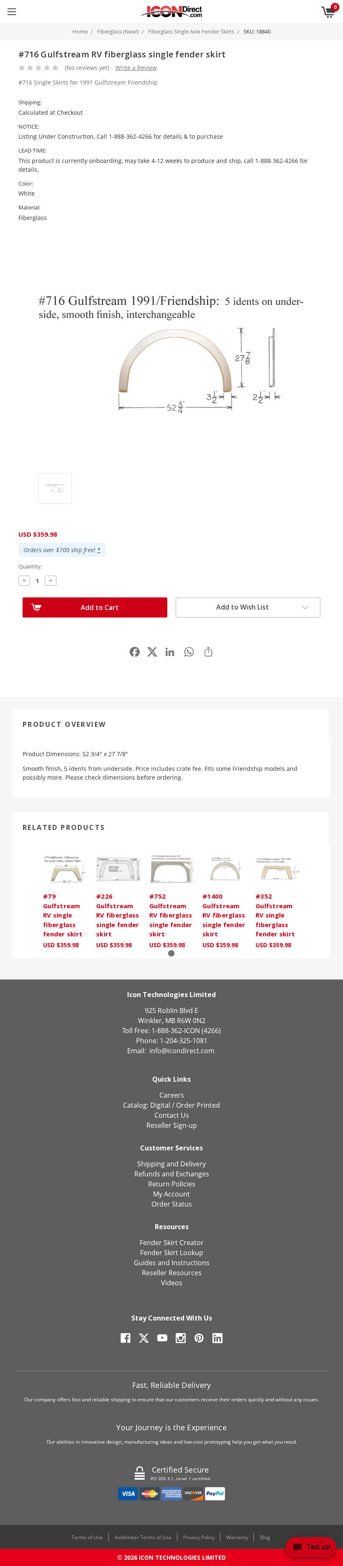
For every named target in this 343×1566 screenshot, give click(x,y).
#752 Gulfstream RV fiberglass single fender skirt (170, 915)
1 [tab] (171, 953)
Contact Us (171, 1115)
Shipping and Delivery (171, 1163)
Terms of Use (87, 1537)
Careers (171, 1095)
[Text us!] (311, 1549)
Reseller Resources (172, 1272)
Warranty (237, 1537)
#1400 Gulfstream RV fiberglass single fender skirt (223, 915)
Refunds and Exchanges (171, 1173)
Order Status (171, 1204)
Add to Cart (100, 607)
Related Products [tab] (64, 827)
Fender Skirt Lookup (171, 1252)
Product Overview (64, 724)
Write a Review (136, 68)
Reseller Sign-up (171, 1125)
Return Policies (171, 1184)
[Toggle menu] (11, 11)
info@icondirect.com (182, 1050)
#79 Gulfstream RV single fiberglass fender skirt (62, 915)
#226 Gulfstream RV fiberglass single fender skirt (117, 915)
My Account (171, 1194)
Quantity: (30, 566)
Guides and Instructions (172, 1262)
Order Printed (198, 1105)
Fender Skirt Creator (172, 1242)
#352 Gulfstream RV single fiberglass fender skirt (275, 915)
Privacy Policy (199, 1537)
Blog (265, 1537)
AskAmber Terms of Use (143, 1537)
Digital (160, 1105)
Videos (171, 1282)
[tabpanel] (65, 900)
